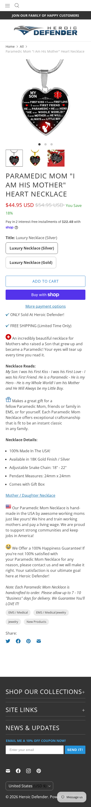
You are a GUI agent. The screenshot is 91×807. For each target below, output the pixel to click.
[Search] (16, 5)
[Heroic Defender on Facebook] (21, 771)
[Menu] (7, 5)
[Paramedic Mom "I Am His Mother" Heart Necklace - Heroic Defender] (45, 99)
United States (27, 785)
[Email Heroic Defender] (11, 771)
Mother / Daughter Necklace (30, 495)
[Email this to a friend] (39, 641)
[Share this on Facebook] (18, 641)
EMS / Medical (18, 612)
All (22, 46)
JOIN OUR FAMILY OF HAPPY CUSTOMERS (45, 15)
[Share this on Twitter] (9, 641)
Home (10, 46)
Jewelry (13, 622)
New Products (36, 622)
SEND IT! (75, 750)
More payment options (45, 306)
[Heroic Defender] (45, 32)
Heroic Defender (33, 796)
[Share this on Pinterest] (28, 641)
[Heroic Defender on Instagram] (31, 771)
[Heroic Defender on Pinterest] (41, 771)
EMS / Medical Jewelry (51, 612)
